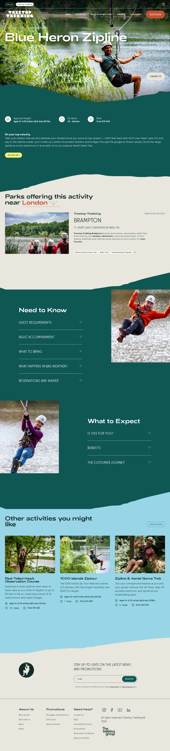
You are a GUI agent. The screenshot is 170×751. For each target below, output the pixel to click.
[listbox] (41, 203)
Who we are (24, 715)
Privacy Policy (114, 687)
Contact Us (79, 715)
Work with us (24, 719)
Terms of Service (127, 687)
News (21, 724)
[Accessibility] (163, 4)
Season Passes (53, 724)
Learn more (17, 615)
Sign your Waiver (81, 738)
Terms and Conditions (84, 733)
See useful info (13, 155)
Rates (21, 728)
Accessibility (79, 728)
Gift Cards (135, 14)
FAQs (76, 719)
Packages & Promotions (57, 715)
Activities (81, 14)
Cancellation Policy (83, 724)
